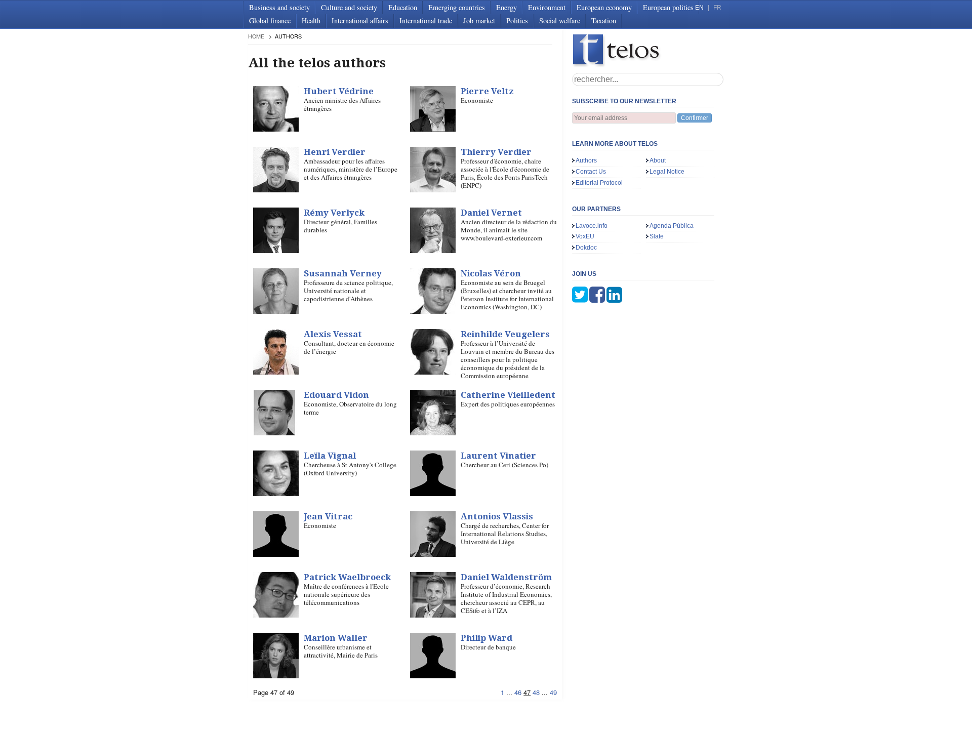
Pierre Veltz (487, 91)
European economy (604, 7)
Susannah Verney (343, 273)
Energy (506, 7)
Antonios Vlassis (497, 516)
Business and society (279, 7)
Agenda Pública (672, 225)
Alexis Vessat (333, 334)
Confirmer (694, 117)
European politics (668, 7)
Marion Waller (336, 638)
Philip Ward (486, 638)
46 (517, 692)
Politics (517, 20)
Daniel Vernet (491, 213)
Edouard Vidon (336, 395)
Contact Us (591, 171)
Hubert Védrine (339, 91)
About (658, 160)
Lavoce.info (592, 225)
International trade (425, 20)
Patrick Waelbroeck (347, 577)
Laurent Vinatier (498, 456)
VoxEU (585, 236)
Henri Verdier (335, 152)
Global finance (270, 20)
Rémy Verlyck (334, 213)
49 (553, 692)
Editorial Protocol (599, 182)
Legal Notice (667, 171)
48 (536, 692)
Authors (586, 160)
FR (717, 7)
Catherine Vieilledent (508, 395)
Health (311, 20)
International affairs (360, 20)
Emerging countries (456, 7)
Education (402, 7)
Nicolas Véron (491, 273)
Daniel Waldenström (506, 577)
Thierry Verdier (496, 152)
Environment (546, 7)
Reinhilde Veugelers (505, 334)
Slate (657, 236)
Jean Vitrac (328, 516)
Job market (479, 20)
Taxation (603, 20)
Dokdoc (586, 247)
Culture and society (349, 7)
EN (699, 7)
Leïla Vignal (330, 456)
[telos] (648, 51)
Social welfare (559, 20)
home (256, 36)
